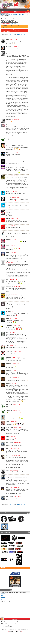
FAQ (16, 569)
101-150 (18, 34)
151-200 (23, 34)
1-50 (10, 34)
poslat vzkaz (13, 23)
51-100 (13, 34)
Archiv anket (3, 603)
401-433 (20, 35)
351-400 (16, 35)
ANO (2, 595)
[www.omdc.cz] (15, 587)
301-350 (11, 35)
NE (1, 599)
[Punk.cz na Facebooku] (15, 574)
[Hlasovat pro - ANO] (5, 594)
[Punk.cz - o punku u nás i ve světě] (11, 4)
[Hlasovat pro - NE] (5, 597)
